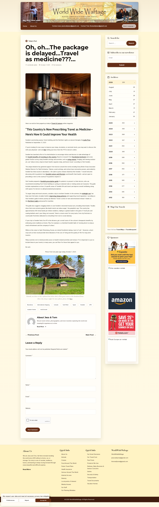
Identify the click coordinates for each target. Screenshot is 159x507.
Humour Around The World (69, 472)
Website (27, 408)
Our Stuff (64, 487)
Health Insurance (66, 469)
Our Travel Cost (92, 457)
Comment (28, 355)
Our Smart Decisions (93, 454)
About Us (33, 26)
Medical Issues (66, 484)
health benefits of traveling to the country (42, 157)
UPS (90, 305)
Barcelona (30, 305)
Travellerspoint (131, 229)
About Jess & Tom (47, 317)
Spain (74, 305)
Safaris (89, 471)
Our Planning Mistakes (68, 490)
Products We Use (92, 463)
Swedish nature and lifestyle (55, 174)
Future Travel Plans (67, 466)
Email (27, 396)
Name (27, 385)
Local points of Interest (68, 481)
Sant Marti (65, 305)
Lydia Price (86, 140)
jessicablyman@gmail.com (119, 458)
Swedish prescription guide (49, 181)
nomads (56, 305)
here (71, 299)
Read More (40, 326)
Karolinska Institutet (79, 157)
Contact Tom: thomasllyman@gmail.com (94, 26)
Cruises (63, 460)
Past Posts (90, 460)
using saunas (71, 159)
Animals (63, 457)
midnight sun (86, 193)
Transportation (91, 477)
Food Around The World (68, 463)
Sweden (82, 305)
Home (25, 26)
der (45, 150)
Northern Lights (33, 201)
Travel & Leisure (56, 123)
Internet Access (66, 475)
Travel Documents (93, 480)
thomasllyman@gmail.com (119, 461)
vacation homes (31, 309)
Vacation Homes (92, 483)
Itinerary (63, 478)
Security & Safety (92, 474)
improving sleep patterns (57, 196)
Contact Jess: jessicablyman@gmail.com (65, 26)
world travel (43, 309)
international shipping (43, 305)
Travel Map (120, 229)
